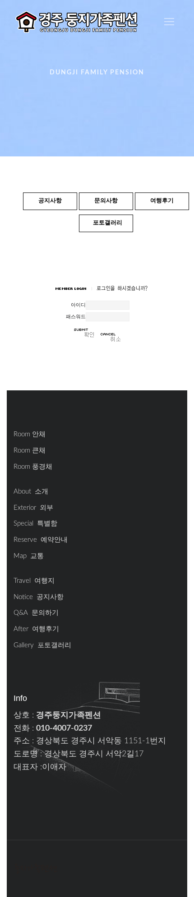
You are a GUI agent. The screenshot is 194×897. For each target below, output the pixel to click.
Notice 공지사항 (39, 597)
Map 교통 (29, 556)
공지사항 (50, 201)
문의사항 (106, 201)
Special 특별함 (35, 523)
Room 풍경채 (33, 466)
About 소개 (31, 491)
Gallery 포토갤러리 (42, 645)
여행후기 (162, 201)
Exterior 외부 (33, 507)
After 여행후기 (36, 629)
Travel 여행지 (34, 580)
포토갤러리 (107, 223)
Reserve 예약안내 (41, 539)
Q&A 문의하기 (36, 612)
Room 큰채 (30, 450)
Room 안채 (30, 434)
